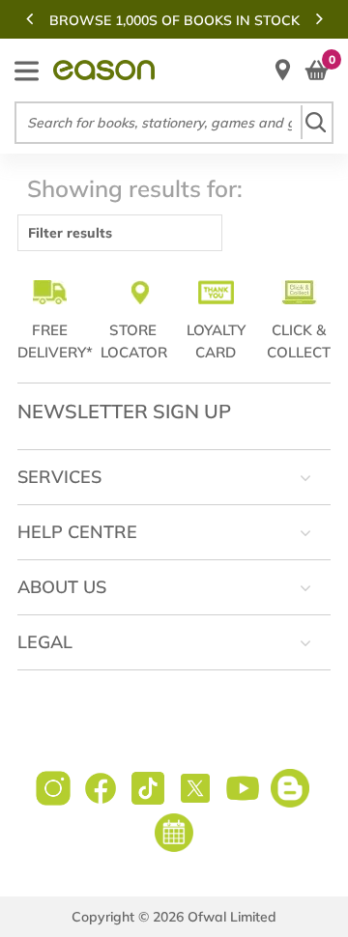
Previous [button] (29, 18)
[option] (174, 20)
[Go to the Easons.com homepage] (104, 70)
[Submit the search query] (315, 122)
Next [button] (319, 18)
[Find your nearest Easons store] (283, 70)
